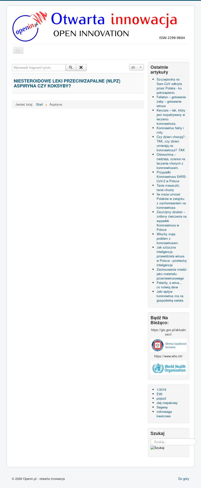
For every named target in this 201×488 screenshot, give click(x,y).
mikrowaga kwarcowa (164, 413)
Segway (162, 407)
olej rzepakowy (167, 402)
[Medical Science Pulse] (169, 344)
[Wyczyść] (81, 67)
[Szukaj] (71, 67)
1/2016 (161, 389)
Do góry (183, 478)
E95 (159, 393)
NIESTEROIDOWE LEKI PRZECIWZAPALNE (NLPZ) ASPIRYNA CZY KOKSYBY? (67, 83)
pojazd (161, 398)
